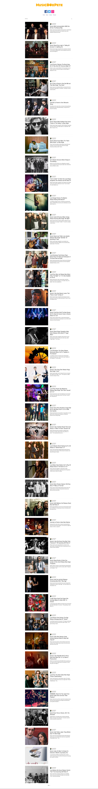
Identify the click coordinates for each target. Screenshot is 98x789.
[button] (71, 18)
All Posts (26, 18)
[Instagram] (52, 11)
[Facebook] (46, 11)
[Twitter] (49, 11)
